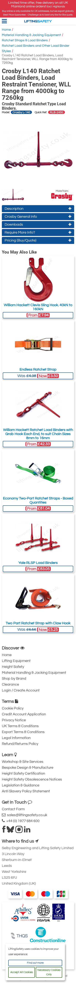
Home (6, 29)
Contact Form (13, 809)
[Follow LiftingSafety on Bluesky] (10, 831)
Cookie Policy (13, 708)
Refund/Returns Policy (20, 744)
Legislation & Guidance (20, 785)
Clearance (10, 684)
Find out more (35, 962)
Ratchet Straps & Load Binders (25, 40)
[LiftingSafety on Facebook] (4, 831)
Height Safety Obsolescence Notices (32, 779)
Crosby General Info (21, 216)
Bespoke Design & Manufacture (27, 767)
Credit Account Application (24, 714)
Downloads (14, 224)
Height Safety (13, 667)
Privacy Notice (14, 720)
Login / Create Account (21, 690)
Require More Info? (20, 232)
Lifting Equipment (16, 661)
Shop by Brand (14, 678)
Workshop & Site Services (22, 762)
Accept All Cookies (21, 972)
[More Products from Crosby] (62, 197)
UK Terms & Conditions (20, 726)
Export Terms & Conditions (23, 732)
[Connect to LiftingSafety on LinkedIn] (27, 831)
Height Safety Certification (23, 773)
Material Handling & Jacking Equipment (31, 35)
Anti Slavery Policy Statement (26, 791)
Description (14, 208)
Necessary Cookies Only (49, 972)
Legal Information (16, 738)
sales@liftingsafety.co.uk (26, 815)
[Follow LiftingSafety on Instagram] (19, 831)
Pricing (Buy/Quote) (20, 240)
